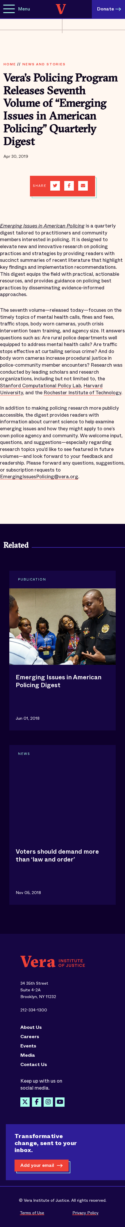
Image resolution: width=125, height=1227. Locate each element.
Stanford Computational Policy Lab (40, 385)
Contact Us (33, 1064)
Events (28, 1046)
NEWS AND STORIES (44, 64)
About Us (31, 1027)
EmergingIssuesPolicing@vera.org (39, 476)
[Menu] (9, 9)
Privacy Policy (85, 1213)
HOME (9, 64)
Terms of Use (32, 1213)
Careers (29, 1036)
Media (27, 1055)
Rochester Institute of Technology (82, 392)
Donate (105, 9)
